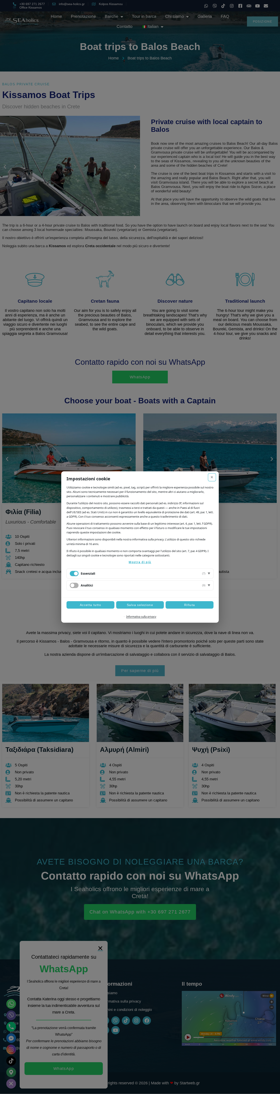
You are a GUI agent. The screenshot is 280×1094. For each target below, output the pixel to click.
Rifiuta (189, 605)
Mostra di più (140, 562)
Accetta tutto (90, 605)
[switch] (74, 585)
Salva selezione (140, 605)
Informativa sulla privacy (141, 617)
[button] (140, 573)
